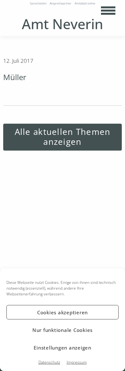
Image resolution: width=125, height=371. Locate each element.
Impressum (77, 362)
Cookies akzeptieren (62, 312)
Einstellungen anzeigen (62, 347)
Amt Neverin (62, 24)
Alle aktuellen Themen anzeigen (63, 136)
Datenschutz (49, 362)
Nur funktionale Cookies (62, 330)
